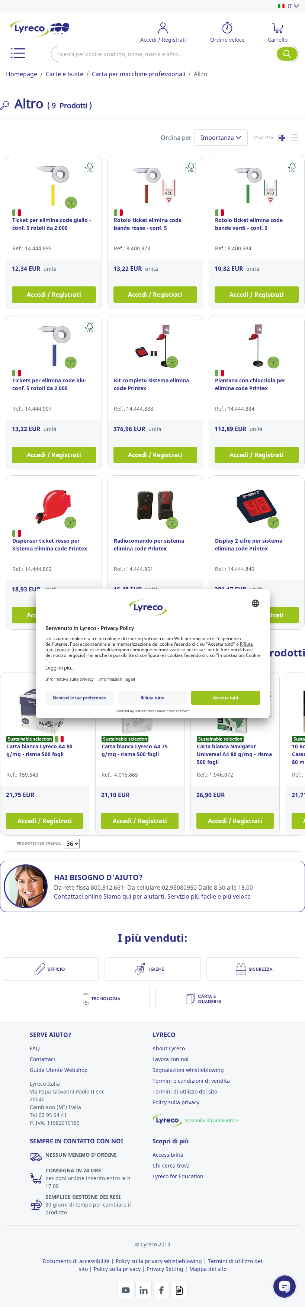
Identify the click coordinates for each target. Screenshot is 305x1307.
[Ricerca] (287, 54)
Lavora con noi (170, 1059)
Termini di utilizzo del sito (184, 1091)
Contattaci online (78, 896)
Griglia (282, 137)
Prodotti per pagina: (39, 843)
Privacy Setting (165, 1268)
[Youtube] (126, 1289)
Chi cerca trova (171, 1165)
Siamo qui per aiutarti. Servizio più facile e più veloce (177, 896)
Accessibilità (167, 1154)
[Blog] (179, 1289)
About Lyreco (168, 1048)
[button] (18, 53)
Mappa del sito (208, 1268)
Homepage (21, 74)
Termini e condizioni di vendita (191, 1080)
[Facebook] (162, 1289)
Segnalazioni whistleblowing (188, 1069)
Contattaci (42, 1059)
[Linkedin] (144, 1289)
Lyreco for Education (177, 1176)
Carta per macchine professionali (138, 74)
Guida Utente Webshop (59, 1069)
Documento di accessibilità (76, 1261)
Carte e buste (64, 74)
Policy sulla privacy (175, 1102)
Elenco (294, 137)
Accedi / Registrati (54, 294)
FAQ (35, 1048)
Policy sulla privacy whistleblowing (159, 1261)
